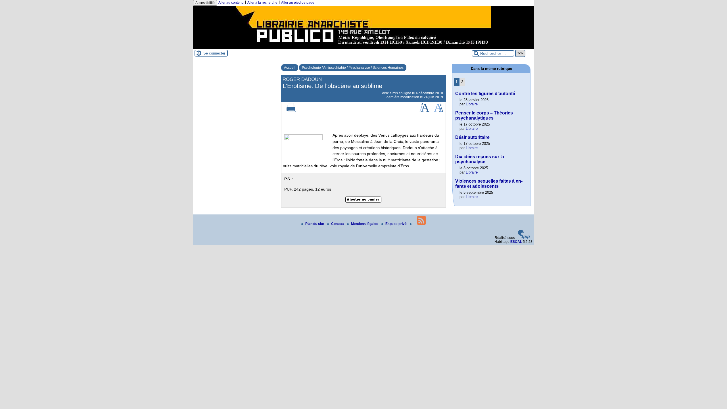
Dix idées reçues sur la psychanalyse (479, 159)
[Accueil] (363, 47)
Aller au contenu (231, 3)
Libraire (472, 104)
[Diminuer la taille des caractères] (438, 111)
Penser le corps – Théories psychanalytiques (484, 115)
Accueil (289, 68)
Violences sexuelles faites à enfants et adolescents (489, 184)
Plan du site (315, 224)
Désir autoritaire (472, 137)
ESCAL (516, 242)
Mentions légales (365, 224)
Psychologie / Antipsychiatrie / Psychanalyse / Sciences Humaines (353, 68)
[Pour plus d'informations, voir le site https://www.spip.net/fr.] (524, 238)
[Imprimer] (291, 111)
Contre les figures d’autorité (485, 93)
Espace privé (396, 224)
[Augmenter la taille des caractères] (424, 111)
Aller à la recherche (262, 3)
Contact (338, 224)
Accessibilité (205, 3)
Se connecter (214, 53)
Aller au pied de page (297, 3)
